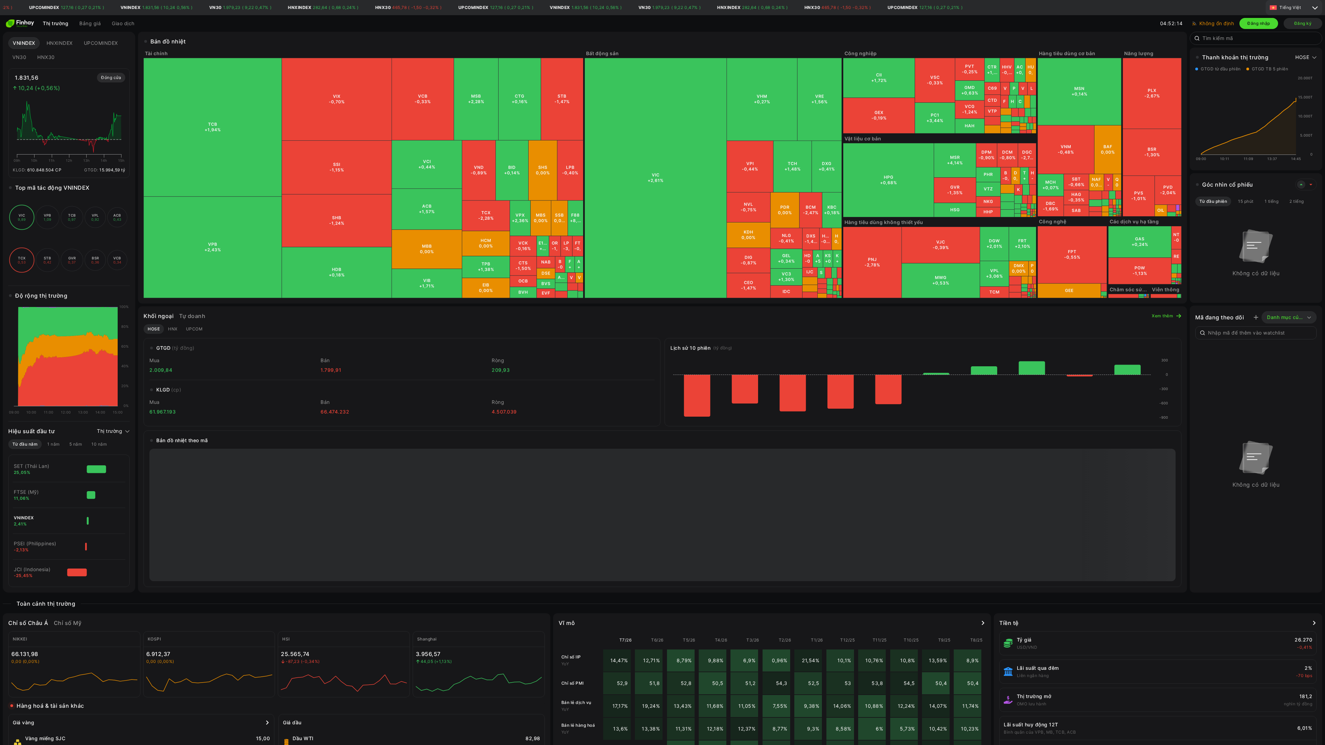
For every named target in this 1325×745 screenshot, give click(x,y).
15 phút (1246, 201)
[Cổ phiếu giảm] (1311, 184)
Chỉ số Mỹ (68, 622)
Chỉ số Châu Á (28, 622)
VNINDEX (24, 43)
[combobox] (1260, 38)
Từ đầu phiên (1213, 201)
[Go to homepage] (20, 23)
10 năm (99, 444)
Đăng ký (1303, 23)
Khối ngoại (159, 315)
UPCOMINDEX (101, 43)
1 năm (53, 444)
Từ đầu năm (25, 444)
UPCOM (194, 328)
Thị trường (55, 23)
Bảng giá (90, 23)
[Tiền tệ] (1314, 622)
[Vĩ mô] (983, 622)
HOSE (154, 328)
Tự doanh (192, 315)
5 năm (75, 444)
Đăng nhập (1258, 23)
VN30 (19, 57)
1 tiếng (1272, 201)
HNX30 (46, 57)
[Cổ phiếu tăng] (1301, 184)
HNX (173, 328)
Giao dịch (123, 23)
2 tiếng (1296, 201)
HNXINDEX (60, 43)
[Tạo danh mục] (1256, 317)
